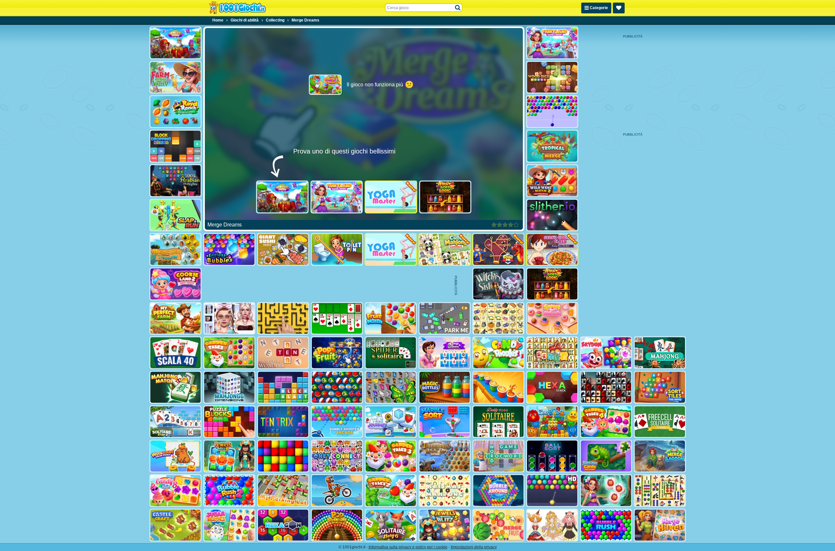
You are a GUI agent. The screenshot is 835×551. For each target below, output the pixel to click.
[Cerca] (458, 8)
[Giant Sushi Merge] (283, 249)
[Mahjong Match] (175, 387)
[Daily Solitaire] (498, 421)
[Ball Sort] (552, 456)
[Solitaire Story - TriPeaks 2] (175, 421)
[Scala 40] (175, 352)
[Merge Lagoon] (660, 456)
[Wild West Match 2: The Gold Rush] (552, 180)
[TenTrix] (283, 421)
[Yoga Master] (391, 197)
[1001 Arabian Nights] (175, 180)
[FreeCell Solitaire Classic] (660, 421)
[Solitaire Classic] (337, 318)
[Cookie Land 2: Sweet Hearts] (175, 284)
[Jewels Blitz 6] (229, 456)
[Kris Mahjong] (498, 318)
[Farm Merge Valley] (175, 77)
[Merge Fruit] (498, 525)
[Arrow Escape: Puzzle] (283, 318)
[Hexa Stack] (552, 387)
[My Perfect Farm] (175, 318)
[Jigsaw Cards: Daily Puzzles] (606, 456)
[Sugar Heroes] (229, 525)
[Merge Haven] (660, 525)
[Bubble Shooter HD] (552, 490)
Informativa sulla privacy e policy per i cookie (408, 547)
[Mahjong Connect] (552, 352)
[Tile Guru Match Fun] (606, 490)
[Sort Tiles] (660, 387)
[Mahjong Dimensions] (229, 387)
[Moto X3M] (337, 490)
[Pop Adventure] (337, 525)
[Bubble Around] (498, 490)
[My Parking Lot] (283, 490)
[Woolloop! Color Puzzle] (175, 456)
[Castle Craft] (175, 525)
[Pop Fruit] (337, 352)
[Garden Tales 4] (606, 421)
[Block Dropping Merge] (175, 146)
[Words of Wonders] (283, 352)
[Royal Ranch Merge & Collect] (175, 111)
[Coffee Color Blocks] (498, 387)
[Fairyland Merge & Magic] (337, 197)
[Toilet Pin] (337, 249)
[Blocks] (283, 456)
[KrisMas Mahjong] (444, 490)
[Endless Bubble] (229, 249)
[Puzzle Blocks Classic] (229, 421)
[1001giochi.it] (237, 8)
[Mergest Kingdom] (282, 197)
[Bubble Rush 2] (229, 490)
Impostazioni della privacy (474, 547)
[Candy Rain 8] (175, 490)
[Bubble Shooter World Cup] (337, 387)
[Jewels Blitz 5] (444, 525)
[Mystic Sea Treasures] (175, 249)
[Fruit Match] (391, 318)
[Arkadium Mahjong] (660, 352)
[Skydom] (606, 352)
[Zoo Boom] (552, 421)
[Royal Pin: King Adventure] (498, 249)
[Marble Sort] (444, 421)
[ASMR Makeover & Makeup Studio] (229, 318)
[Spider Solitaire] (391, 352)
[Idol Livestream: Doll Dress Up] (552, 525)
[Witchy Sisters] (498, 284)
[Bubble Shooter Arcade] (337, 421)
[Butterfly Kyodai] (391, 387)
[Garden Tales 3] (391, 456)
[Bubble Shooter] (552, 111)
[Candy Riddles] (498, 352)
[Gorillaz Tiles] (606, 387)
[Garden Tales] (229, 352)
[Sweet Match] (552, 318)
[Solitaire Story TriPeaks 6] (391, 525)
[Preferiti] (619, 8)
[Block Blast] (283, 387)
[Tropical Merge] (552, 146)
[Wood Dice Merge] (552, 77)
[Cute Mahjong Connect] (444, 249)
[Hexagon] (283, 525)
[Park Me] (444, 318)
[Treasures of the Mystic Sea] (444, 456)
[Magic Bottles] (444, 387)
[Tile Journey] (391, 421)
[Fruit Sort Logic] (445, 197)
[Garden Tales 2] (391, 490)
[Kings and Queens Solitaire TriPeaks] (444, 352)
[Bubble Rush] (606, 525)
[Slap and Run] (175, 215)
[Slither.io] (552, 215)
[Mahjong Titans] (660, 490)
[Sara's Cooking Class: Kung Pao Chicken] (552, 249)
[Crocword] (498, 456)
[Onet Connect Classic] (337, 456)
